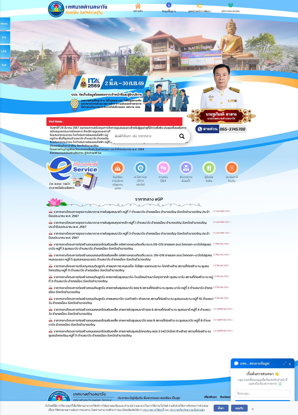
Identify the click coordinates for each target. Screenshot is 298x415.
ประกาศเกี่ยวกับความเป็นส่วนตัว (187, 410)
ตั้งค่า (221, 408)
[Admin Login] (280, 383)
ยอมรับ (239, 408)
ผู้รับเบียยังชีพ (209, 179)
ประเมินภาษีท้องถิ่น (232, 179)
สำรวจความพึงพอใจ (186, 179)
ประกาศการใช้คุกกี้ (153, 410)
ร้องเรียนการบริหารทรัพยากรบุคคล (117, 182)
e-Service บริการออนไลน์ (140, 181)
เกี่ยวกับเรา (210, 397)
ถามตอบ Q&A (163, 179)
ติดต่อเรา (225, 397)
